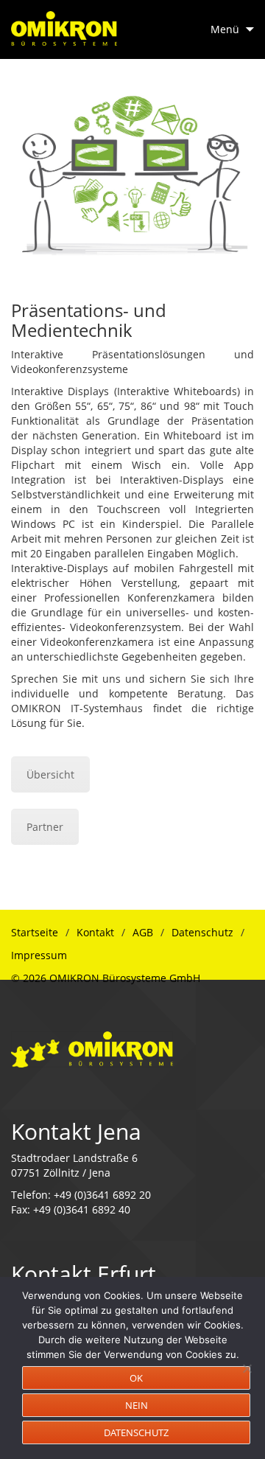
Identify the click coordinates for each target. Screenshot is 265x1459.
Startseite (34, 932)
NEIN (136, 1405)
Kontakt (95, 932)
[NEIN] (246, 1368)
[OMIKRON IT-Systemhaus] (64, 23)
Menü (225, 29)
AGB (142, 932)
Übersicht (50, 774)
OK (136, 1378)
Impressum (39, 955)
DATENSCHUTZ (136, 1432)
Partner (44, 827)
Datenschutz (202, 932)
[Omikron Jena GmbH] (92, 1048)
